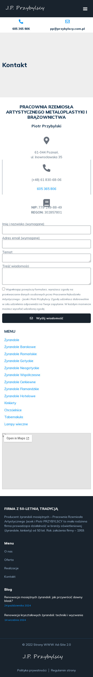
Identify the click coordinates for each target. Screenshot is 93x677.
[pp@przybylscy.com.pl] (67, 21)
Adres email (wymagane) (21, 238)
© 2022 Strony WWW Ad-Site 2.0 (46, 645)
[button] (85, 8)
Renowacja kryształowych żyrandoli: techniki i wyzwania (43, 615)
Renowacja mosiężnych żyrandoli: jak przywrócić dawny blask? (43, 599)
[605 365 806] (21, 21)
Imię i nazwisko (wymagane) (23, 224)
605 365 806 (21, 29)
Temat (7, 252)
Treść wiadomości (15, 266)
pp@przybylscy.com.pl (67, 29)
